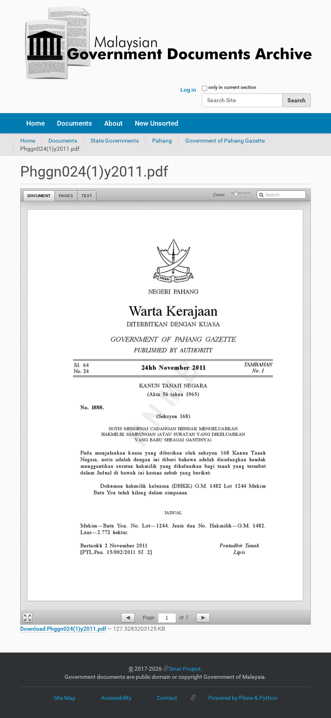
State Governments (114, 140)
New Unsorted (156, 123)
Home (35, 123)
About (113, 123)
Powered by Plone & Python (242, 698)
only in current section (232, 87)
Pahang (162, 140)
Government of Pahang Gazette (225, 140)
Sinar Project (185, 668)
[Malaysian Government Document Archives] (166, 43)
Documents (74, 123)
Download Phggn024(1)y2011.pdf (63, 628)
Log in (188, 89)
